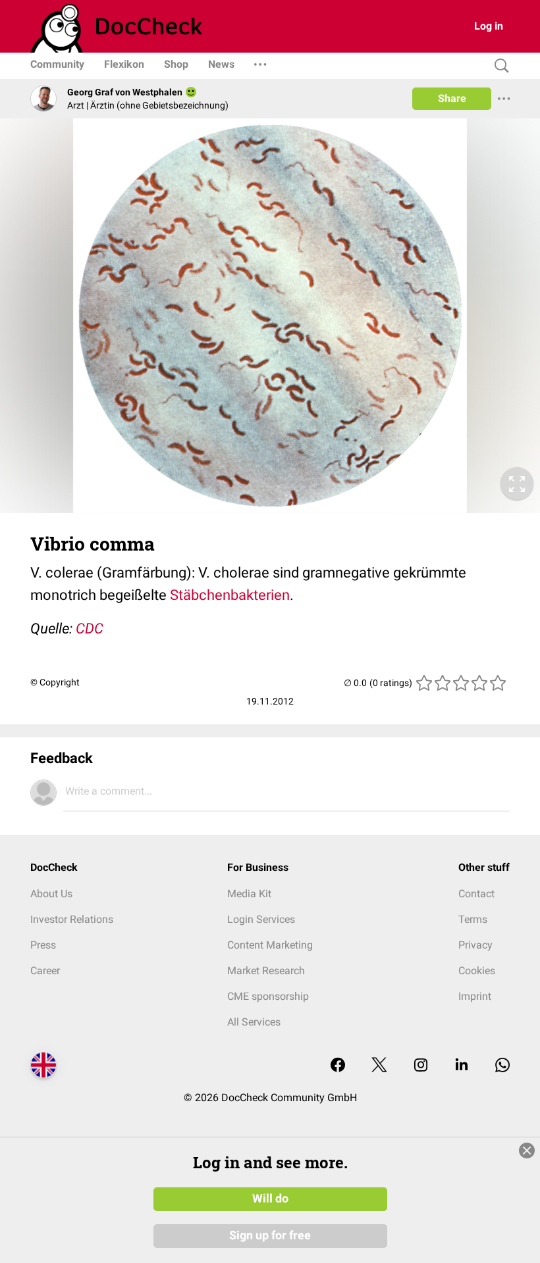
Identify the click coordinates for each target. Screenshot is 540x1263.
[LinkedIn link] (461, 1066)
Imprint (474, 996)
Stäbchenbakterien (230, 595)
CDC (89, 628)
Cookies (476, 970)
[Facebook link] (338, 1066)
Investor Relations (71, 919)
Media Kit (249, 893)
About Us (51, 893)
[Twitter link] (379, 1066)
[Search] (498, 66)
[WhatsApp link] (502, 1066)
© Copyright (55, 682)
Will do (270, 1198)
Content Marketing (270, 945)
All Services (254, 1022)
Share (452, 98)
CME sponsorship (268, 996)
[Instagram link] (421, 1066)
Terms (472, 919)
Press (43, 945)
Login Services (261, 919)
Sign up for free (270, 1235)
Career (45, 970)
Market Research (266, 970)
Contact (476, 893)
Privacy (475, 945)
